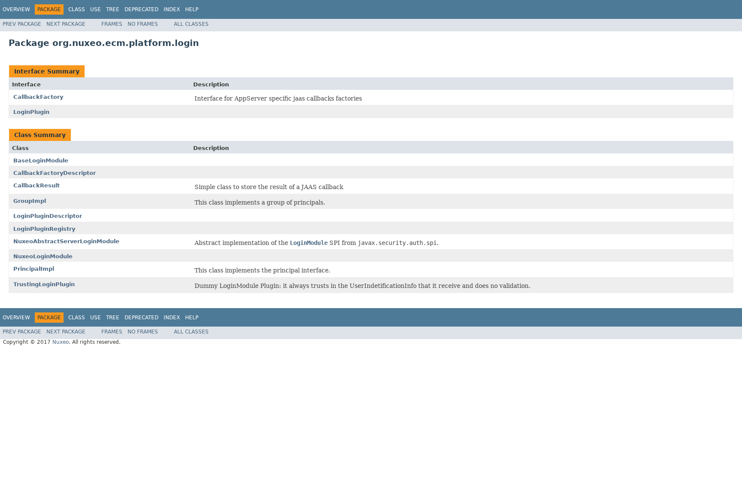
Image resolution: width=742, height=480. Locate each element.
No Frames (143, 24)
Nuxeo (60, 342)
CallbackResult (36, 185)
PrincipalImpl (33, 269)
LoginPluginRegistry (44, 229)
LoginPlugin (31, 112)
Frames (111, 24)
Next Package (65, 24)
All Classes (191, 24)
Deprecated (141, 9)
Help (191, 9)
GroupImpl (29, 201)
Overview (16, 9)
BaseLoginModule (40, 160)
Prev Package (22, 24)
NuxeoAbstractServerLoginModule (66, 241)
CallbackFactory (38, 97)
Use (95, 9)
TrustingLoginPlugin (44, 284)
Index (172, 9)
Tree (112, 9)
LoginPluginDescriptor (47, 216)
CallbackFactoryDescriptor (54, 173)
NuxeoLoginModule (43, 256)
